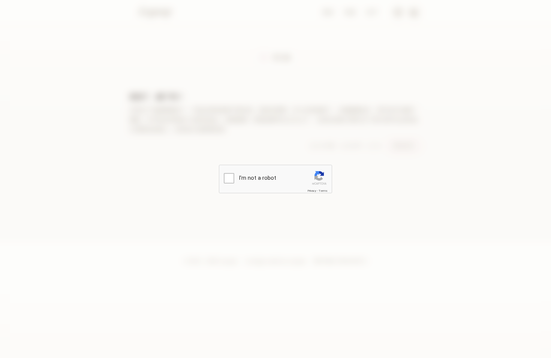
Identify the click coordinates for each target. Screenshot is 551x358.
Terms (323, 190)
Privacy (311, 190)
